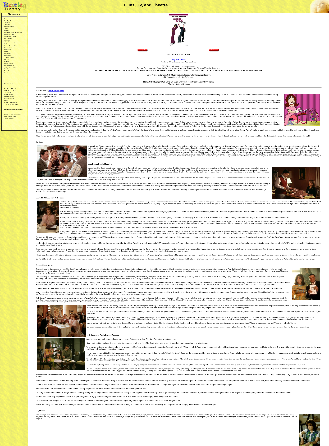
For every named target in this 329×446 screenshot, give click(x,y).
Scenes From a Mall (10, 46)
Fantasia (7, 61)
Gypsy (6, 51)
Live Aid (6, 30)
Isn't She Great (8, 63)
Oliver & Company (9, 42)
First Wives (7, 55)
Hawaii (6, 19)
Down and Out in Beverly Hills (13, 32)
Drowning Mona (9, 65)
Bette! (6, 100)
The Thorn (7, 22)
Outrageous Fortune (10, 36)
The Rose (7, 24)
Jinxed (6, 28)
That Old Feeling (9, 57)
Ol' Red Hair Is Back (10, 91)
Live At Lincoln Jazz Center (12, 114)
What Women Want (10, 67)
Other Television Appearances (13, 109)
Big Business (8, 38)
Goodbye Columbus (10, 20)
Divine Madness (9, 26)
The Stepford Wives (10, 69)
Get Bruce (7, 59)
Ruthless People (9, 34)
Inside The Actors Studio (11, 102)
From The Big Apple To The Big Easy (10, 117)
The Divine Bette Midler (11, 104)
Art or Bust (7, 92)
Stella (6, 44)
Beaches (7, 40)
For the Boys (8, 47)
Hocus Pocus (8, 49)
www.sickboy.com (56, 91)
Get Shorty (7, 53)
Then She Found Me (10, 71)
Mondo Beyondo (9, 94)
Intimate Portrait (9, 98)
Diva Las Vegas (9, 96)
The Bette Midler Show (11, 89)
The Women (8, 73)
